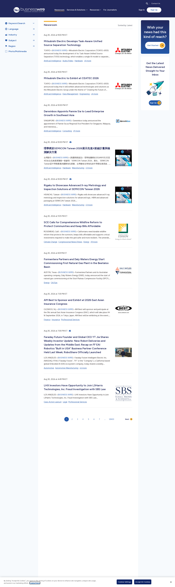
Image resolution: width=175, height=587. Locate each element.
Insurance (56, 319)
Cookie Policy (35, 583)
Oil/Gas (54, 282)
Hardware (79, 61)
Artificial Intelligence (52, 61)
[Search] (147, 3)
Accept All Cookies (142, 582)
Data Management (70, 94)
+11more (94, 242)
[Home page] (29, 10)
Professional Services (70, 319)
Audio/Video (67, 61)
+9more (76, 131)
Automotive (49, 368)
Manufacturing (78, 168)
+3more (88, 168)
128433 (111, 419)
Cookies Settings (124, 582)
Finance (47, 319)
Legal (65, 402)
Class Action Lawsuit (53, 402)
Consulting (67, 131)
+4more (87, 61)
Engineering (85, 94)
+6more (83, 368)
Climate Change (50, 242)
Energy (86, 242)
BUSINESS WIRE (59, 50)
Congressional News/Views (70, 242)
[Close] (171, 582)
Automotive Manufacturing (66, 368)
